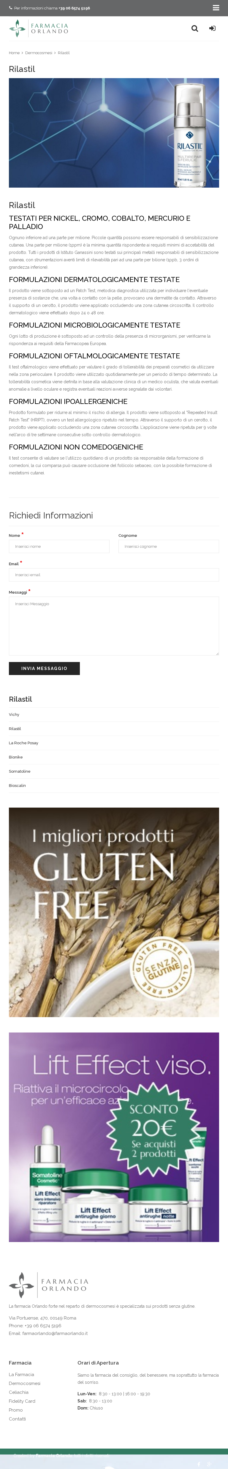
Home (14, 53)
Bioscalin (17, 785)
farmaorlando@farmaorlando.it (55, 1333)
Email (16, 563)
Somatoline (20, 771)
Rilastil (64, 53)
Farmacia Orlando (54, 1455)
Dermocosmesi (38, 53)
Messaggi (20, 592)
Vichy (14, 714)
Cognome (127, 535)
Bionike (16, 757)
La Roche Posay (23, 743)
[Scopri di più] (114, 913)
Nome (16, 535)
